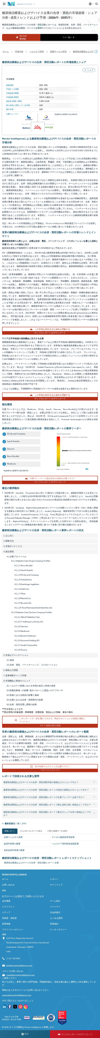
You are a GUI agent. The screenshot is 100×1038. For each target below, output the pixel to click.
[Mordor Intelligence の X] (15, 1007)
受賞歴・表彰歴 (9, 918)
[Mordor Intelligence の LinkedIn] (4, 1007)
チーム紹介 (55, 901)
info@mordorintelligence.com (19, 965)
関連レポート (10, 831)
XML (4, 890)
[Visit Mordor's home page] (11, 4)
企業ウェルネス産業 (13, 837)
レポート (54, 879)
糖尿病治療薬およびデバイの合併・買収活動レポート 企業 (31, 862)
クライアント (8, 906)
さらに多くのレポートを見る (31, 831)
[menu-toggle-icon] (4, 4)
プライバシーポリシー (12, 929)
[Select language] (90, 3)
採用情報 (6, 924)
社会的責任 (55, 912)
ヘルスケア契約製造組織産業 (65, 843)
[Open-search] (97, 4)
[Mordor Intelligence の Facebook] (10, 1007)
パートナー (55, 906)
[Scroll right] (96, 51)
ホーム (5, 879)
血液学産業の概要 (12, 843)
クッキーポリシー (58, 929)
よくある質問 (56, 918)
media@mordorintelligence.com (21, 975)
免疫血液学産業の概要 (14, 850)
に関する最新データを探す (57, 831)
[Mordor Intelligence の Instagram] (26, 1007)
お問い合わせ (8, 885)
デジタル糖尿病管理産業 (63, 837)
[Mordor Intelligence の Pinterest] (20, 1007)
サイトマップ (56, 885)
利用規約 (54, 924)
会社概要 (6, 901)
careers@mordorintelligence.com (16, 995)
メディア (6, 912)
